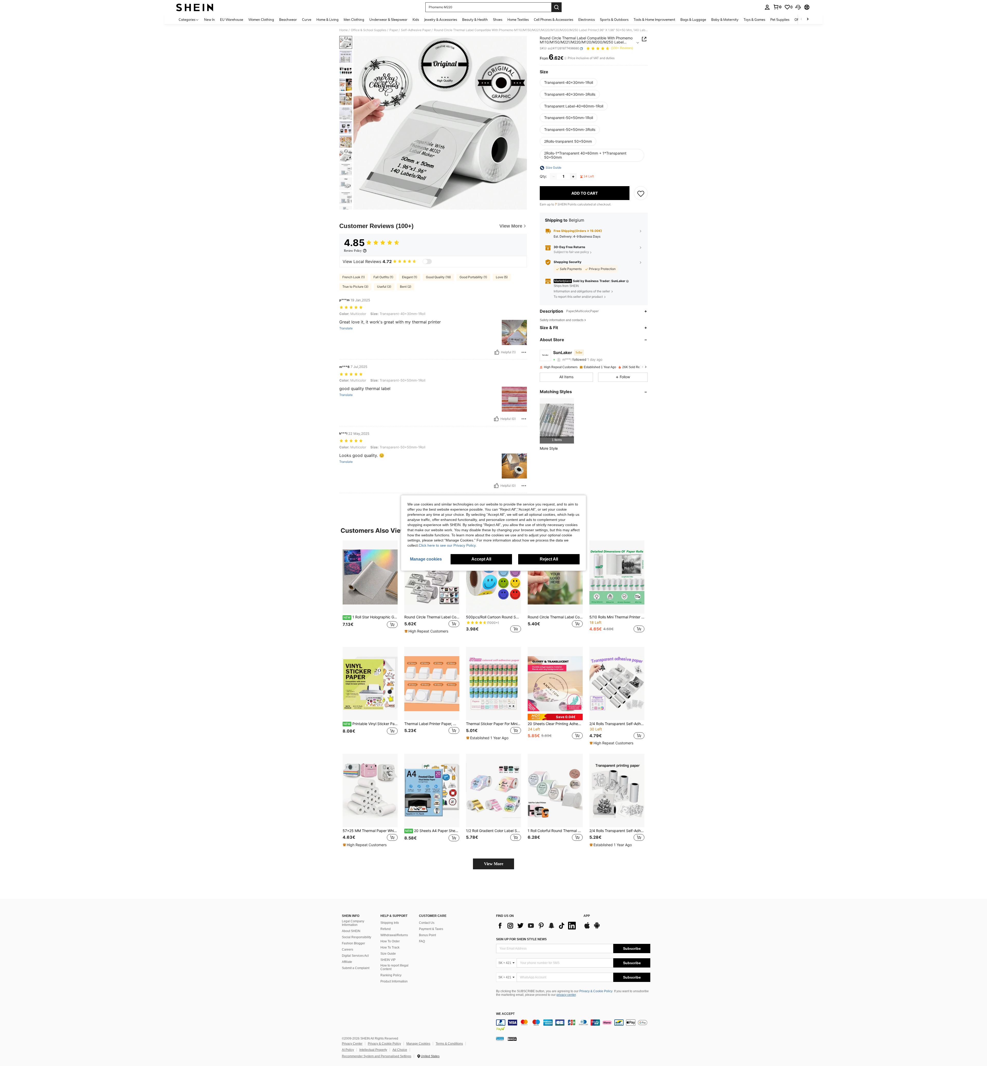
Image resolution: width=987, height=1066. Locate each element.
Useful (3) (384, 286)
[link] (777, 7)
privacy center (566, 995)
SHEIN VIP (388, 960)
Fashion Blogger (353, 943)
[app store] (587, 928)
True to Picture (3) (355, 286)
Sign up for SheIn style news (521, 939)
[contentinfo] (573, 1025)
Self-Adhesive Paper (416, 30)
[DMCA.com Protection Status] (512, 1039)
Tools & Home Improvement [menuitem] (654, 19)
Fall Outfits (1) (383, 277)
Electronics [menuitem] (586, 19)
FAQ (422, 941)
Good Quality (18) (438, 277)
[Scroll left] (801, 19)
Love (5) (502, 277)
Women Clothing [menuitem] (261, 19)
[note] (427, 631)
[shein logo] (194, 7)
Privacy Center (352, 1043)
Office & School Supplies (368, 30)
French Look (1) (353, 277)
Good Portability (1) (473, 277)
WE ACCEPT (505, 1014)
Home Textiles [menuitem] (518, 19)
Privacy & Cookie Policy (596, 991)
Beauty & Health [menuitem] (475, 19)
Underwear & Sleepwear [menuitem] (388, 19)
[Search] (556, 7)
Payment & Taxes (431, 929)
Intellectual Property (373, 1050)
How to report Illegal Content (394, 967)
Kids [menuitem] (416, 19)
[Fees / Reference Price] (565, 58)
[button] (798, 7)
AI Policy (348, 1050)
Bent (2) (405, 286)
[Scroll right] (807, 19)
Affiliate (347, 962)
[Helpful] (497, 352)
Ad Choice (399, 1050)
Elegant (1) (409, 277)
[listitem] (557, 421)
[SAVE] (641, 193)
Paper (393, 30)
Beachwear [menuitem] (288, 19)
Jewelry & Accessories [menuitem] (440, 19)
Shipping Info (389, 923)
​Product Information (394, 981)
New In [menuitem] (209, 19)
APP (586, 916)
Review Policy (353, 250)
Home (343, 30)
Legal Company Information (353, 923)
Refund (385, 929)
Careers (347, 949)
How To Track (389, 947)
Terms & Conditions (449, 1043)
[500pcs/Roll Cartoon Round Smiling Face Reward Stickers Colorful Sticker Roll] (493, 577)
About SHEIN (351, 931)
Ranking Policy (390, 975)
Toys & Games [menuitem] (754, 19)
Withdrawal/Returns (394, 935)
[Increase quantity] (573, 177)
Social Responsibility (356, 937)
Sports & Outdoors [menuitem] (614, 19)
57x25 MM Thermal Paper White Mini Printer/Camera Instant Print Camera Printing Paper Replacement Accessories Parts (370, 831)
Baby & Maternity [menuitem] (724, 19)
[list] (537, 925)
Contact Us (426, 923)
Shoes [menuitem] (497, 19)
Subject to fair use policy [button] (571, 252)
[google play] (596, 928)
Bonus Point (427, 935)
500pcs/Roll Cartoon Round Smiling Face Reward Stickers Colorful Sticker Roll (493, 617)
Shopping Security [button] (567, 262)
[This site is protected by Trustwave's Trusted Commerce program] (500, 1039)
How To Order (390, 941)
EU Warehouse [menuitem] (231, 19)
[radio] (568, 82)
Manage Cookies (418, 1043)
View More (493, 864)
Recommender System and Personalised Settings (376, 1056)
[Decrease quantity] (553, 177)
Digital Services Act (355, 955)
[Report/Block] (524, 352)
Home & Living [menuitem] (327, 19)
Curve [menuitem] (306, 19)
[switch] (427, 261)
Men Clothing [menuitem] (354, 19)
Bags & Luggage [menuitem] (693, 19)
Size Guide (388, 953)
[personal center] (767, 7)
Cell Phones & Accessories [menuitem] (553, 19)
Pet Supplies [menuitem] (779, 19)
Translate (346, 328)
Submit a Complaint (355, 968)
